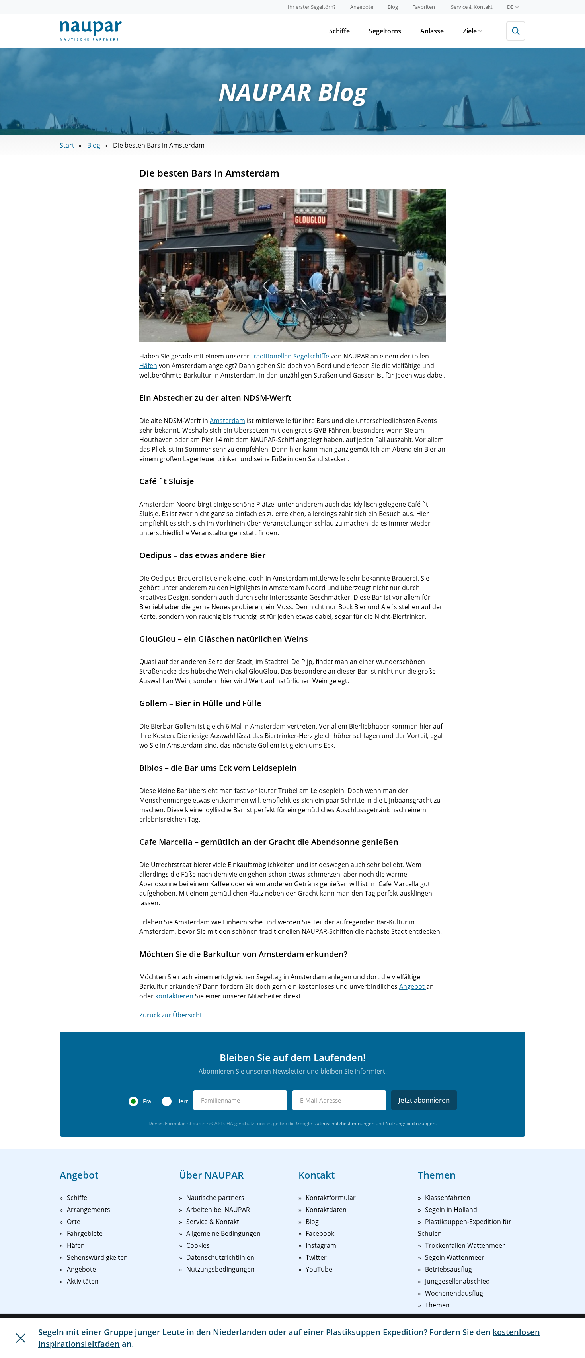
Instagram (321, 1245)
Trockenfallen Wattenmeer (465, 1245)
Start (67, 145)
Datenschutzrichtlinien (220, 1257)
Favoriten (423, 6)
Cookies (198, 1245)
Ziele (470, 31)
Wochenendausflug (454, 1293)
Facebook (320, 1233)
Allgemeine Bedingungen (223, 1233)
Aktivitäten (83, 1281)
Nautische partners (215, 1197)
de (510, 6)
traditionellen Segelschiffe (290, 356)
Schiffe (339, 31)
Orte (73, 1221)
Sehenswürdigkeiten (97, 1257)
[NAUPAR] (91, 31)
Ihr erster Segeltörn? (312, 6)
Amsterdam (227, 420)
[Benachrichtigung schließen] (20, 1338)
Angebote (361, 6)
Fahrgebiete (85, 1233)
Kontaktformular (331, 1197)
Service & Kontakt (472, 6)
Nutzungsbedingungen (410, 1123)
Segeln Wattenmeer (454, 1257)
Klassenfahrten (447, 1197)
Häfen (148, 365)
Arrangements (88, 1209)
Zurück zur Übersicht (170, 1015)
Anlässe (432, 31)
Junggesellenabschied (457, 1281)
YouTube (319, 1269)
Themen (437, 1305)
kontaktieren (174, 996)
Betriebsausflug (448, 1269)
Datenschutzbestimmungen (343, 1123)
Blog (393, 6)
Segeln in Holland (451, 1209)
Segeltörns (385, 31)
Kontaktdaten (326, 1209)
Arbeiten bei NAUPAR (218, 1209)
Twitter (316, 1257)
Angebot (412, 986)
